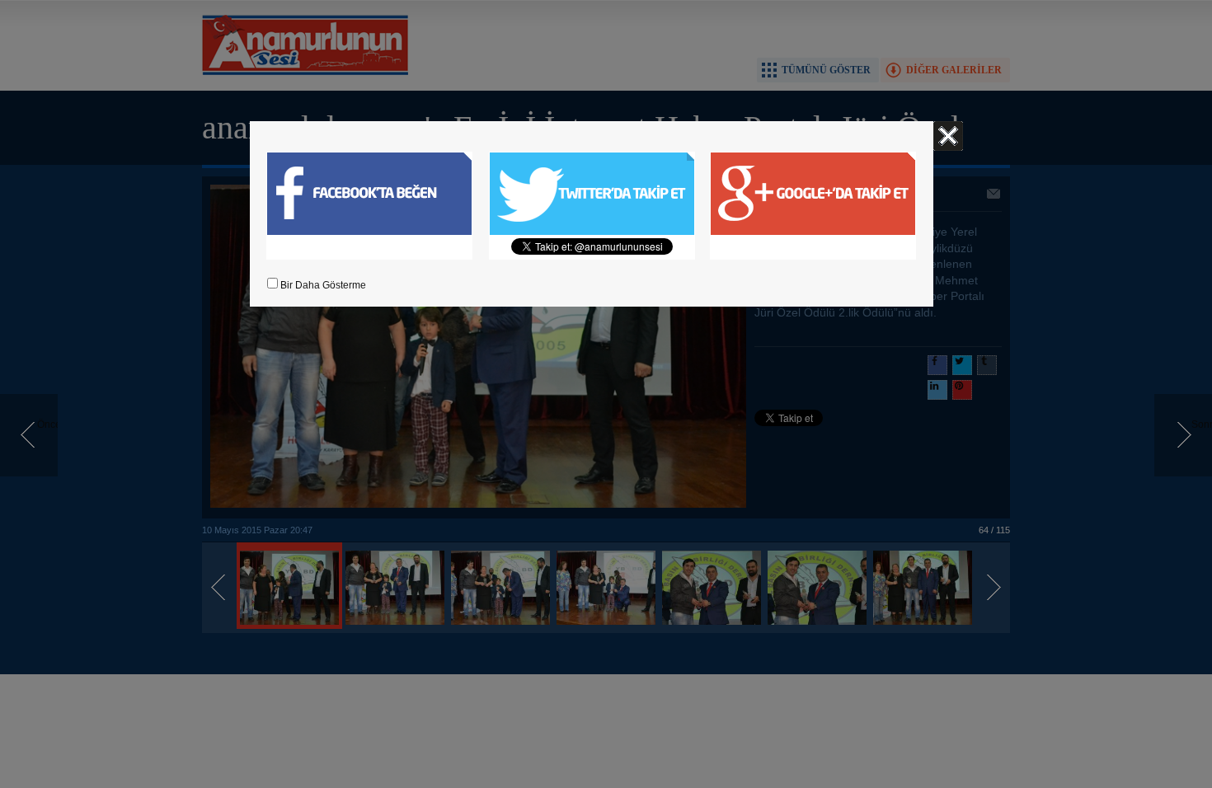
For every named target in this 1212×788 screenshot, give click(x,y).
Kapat (948, 136)
